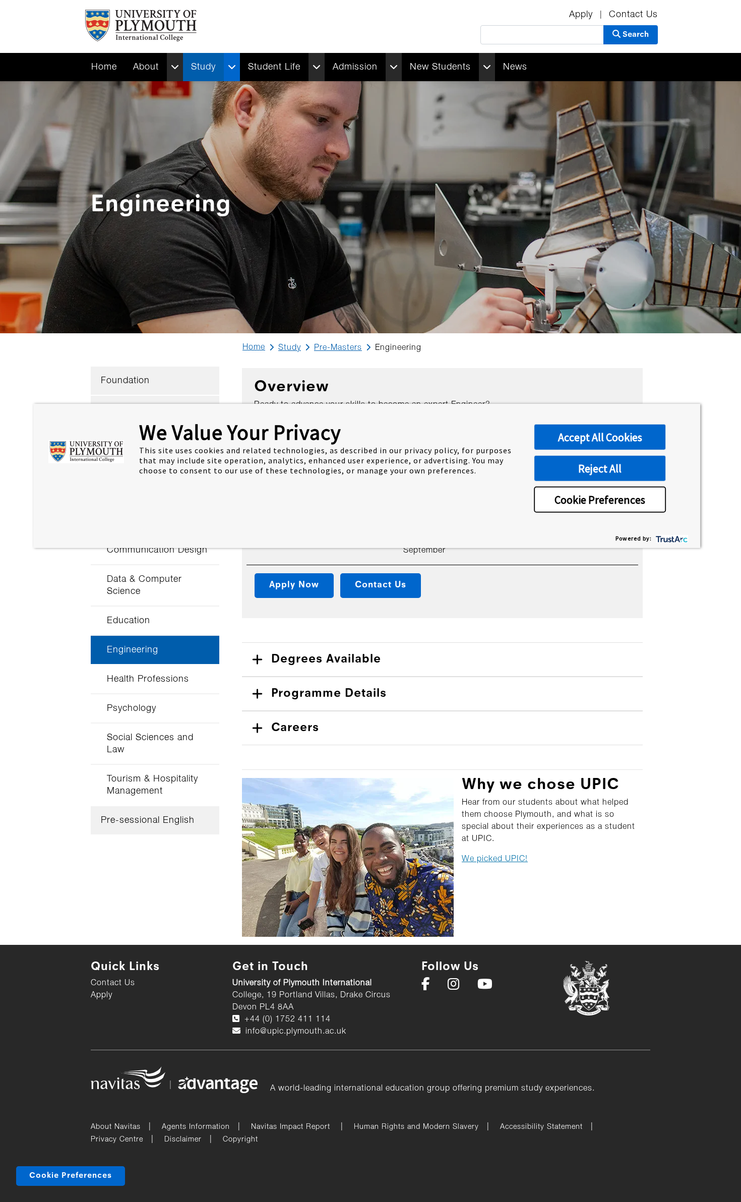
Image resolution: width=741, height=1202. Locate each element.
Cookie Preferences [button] (599, 500)
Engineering (132, 650)
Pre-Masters (338, 347)
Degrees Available (326, 659)
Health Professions (148, 679)
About (146, 67)
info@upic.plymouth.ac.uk (294, 1031)
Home (104, 67)
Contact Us (633, 15)
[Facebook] (429, 986)
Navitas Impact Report (292, 1127)
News (515, 67)
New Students (440, 67)
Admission (355, 67)
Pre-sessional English (148, 820)
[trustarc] (671, 537)
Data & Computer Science (144, 585)
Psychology (131, 708)
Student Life (274, 67)
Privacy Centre (117, 1139)
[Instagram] (457, 986)
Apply (582, 15)
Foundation (125, 381)
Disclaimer (183, 1139)
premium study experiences (538, 1088)
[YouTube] (488, 986)
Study (203, 67)
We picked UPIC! (495, 859)
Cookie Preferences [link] (70, 1176)
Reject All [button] (600, 468)
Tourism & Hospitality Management (152, 785)
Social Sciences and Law (150, 744)
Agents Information (196, 1127)
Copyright (240, 1139)
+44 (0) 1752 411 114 (286, 1019)
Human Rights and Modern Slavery (416, 1127)
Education (128, 621)
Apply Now (294, 585)
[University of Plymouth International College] (140, 26)
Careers (295, 728)
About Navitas (116, 1127)
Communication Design (157, 550)
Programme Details (329, 694)
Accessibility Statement (541, 1127)
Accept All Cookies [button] (600, 437)
